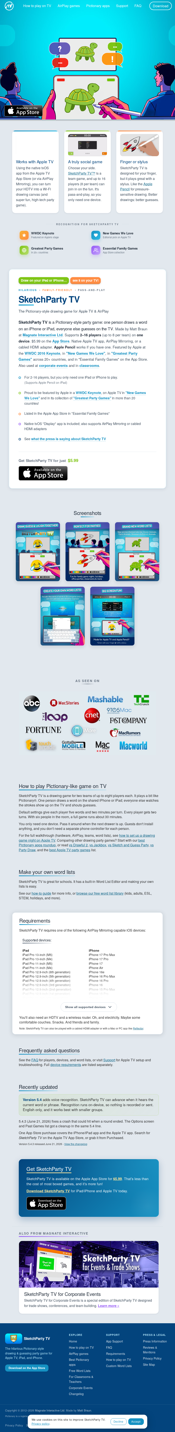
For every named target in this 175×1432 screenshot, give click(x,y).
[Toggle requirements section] (89, 1007)
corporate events (53, 365)
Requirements (115, 1353)
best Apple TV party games (69, 849)
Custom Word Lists (119, 1366)
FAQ (137, 5)
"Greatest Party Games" (92, 397)
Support (122, 5)
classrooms (89, 365)
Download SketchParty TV (48, 1190)
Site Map (149, 1364)
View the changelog (75, 1144)
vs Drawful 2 (78, 844)
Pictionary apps (98, 5)
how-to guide (41, 893)
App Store (60, 341)
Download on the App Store (43, 473)
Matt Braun (84, 1410)
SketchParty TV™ (81, 173)
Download (160, 5)
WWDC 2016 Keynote (42, 353)
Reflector (138, 1028)
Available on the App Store (23, 111)
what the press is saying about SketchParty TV (68, 438)
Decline (118, 1421)
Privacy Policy (152, 1358)
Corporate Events (81, 1388)
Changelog (76, 1394)
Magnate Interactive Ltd (43, 334)
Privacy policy (41, 1423)
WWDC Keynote (88, 392)
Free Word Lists (79, 1371)
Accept (136, 1421)
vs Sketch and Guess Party (128, 844)
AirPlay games (69, 5)
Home (73, 1341)
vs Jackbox (97, 844)
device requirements (65, 1064)
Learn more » (108, 1305)
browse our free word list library (100, 893)
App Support (114, 1341)
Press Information (155, 1341)
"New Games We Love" (85, 353)
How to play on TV (37, 5)
